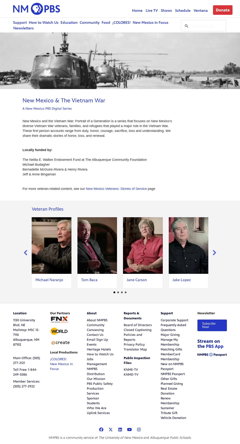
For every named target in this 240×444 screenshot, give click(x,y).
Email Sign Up (97, 340)
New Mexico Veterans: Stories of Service (116, 189)
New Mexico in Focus (150, 22)
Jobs (90, 359)
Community (90, 22)
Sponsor (93, 398)
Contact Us (95, 335)
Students (93, 403)
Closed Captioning (138, 330)
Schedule (182, 10)
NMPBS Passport (173, 374)
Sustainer (167, 408)
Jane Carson (137, 280)
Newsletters (23, 28)
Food (106, 22)
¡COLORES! (121, 22)
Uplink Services (98, 413)
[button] (222, 10)
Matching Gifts (171, 349)
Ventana (201, 10)
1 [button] (114, 292)
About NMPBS (97, 320)
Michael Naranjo (49, 280)
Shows (166, 10)
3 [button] (122, 292)
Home (137, 10)
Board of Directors (138, 325)
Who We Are (96, 408)
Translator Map (135, 349)
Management (97, 364)
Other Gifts (169, 379)
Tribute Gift (169, 413)
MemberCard (170, 354)
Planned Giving (172, 384)
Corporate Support (174, 320)
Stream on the (210, 343)
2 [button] (118, 292)
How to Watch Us (43, 22)
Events (92, 344)
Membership (170, 359)
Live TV (152, 10)
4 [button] (126, 292)
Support (20, 22)
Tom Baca (89, 280)
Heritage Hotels (99, 349)
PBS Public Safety (100, 384)
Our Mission (96, 379)
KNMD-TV (131, 374)
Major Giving (170, 335)
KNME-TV (131, 370)
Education (69, 22)
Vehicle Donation (173, 418)
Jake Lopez (181, 280)
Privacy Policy (134, 344)
